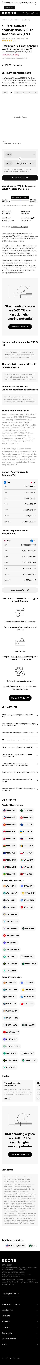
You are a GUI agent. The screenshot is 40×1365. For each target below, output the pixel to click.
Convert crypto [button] (9, 1339)
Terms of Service (27, 1223)
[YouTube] (14, 1358)
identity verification (19, 657)
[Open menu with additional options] (37, 13)
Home (4, 20)
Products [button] (6, 1316)
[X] (3, 1358)
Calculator (14, 20)
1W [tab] (17, 92)
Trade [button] (4, 1344)
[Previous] (3, 1246)
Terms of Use (17, 1218)
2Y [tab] (35, 92)
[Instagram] (11, 1358)
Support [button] (5, 1327)
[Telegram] (7, 1358)
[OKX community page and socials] (18, 1358)
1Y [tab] (29, 92)
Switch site (9, 7)
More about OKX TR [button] (11, 1304)
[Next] (37, 1246)
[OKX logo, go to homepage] (9, 13)
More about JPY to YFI (20, 590)
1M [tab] (23, 92)
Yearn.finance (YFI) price (19, 227)
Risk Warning (30, 1218)
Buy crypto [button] (7, 1333)
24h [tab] (11, 92)
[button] (23, 13)
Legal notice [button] (7, 1310)
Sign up (30, 13)
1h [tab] (5, 92)
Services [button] (6, 1321)
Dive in (6, 1098)
